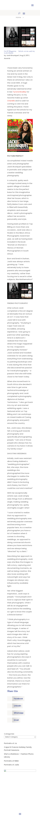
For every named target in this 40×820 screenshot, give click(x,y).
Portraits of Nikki (11, 761)
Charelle (11, 100)
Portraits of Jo (10, 743)
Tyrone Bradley (19, 92)
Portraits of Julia (11, 764)
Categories (9, 734)
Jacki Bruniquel (12, 55)
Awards (7, 58)
